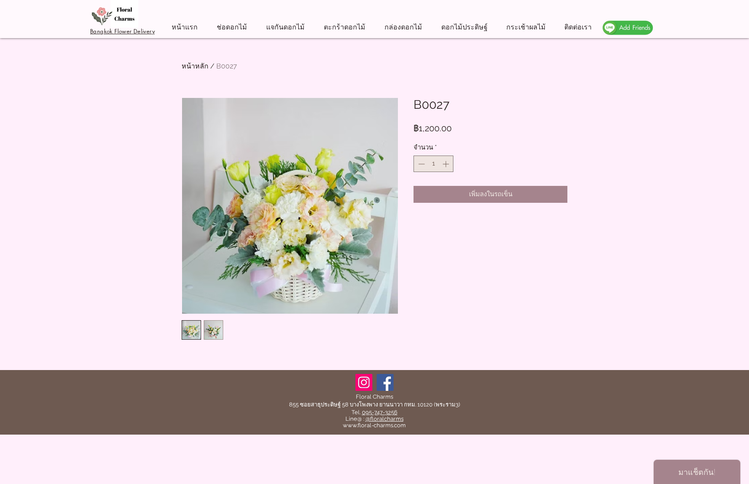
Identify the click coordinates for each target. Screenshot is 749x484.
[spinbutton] (434, 164)
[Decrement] (421, 164)
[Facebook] (385, 382)
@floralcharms (384, 419)
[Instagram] (363, 382)
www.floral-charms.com (374, 425)
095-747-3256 (379, 412)
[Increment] (447, 164)
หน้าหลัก (195, 66)
